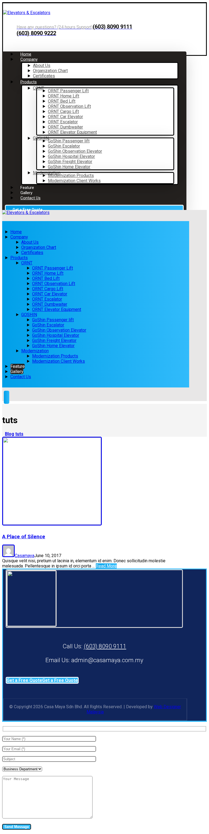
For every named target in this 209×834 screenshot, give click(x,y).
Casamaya (24, 555)
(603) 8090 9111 (105, 646)
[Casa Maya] (26, 12)
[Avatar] (8, 555)
